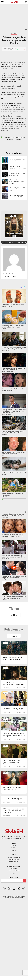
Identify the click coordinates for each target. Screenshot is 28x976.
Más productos (14, 615)
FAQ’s (13, 873)
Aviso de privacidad (13, 859)
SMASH (14, 843)
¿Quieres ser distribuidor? (13, 870)
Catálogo (13, 845)
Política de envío (13, 861)
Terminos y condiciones (13, 857)
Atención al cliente (13, 866)
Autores (14, 850)
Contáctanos (13, 868)
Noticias (13, 848)
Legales (13, 854)
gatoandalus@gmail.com (9, 276)
